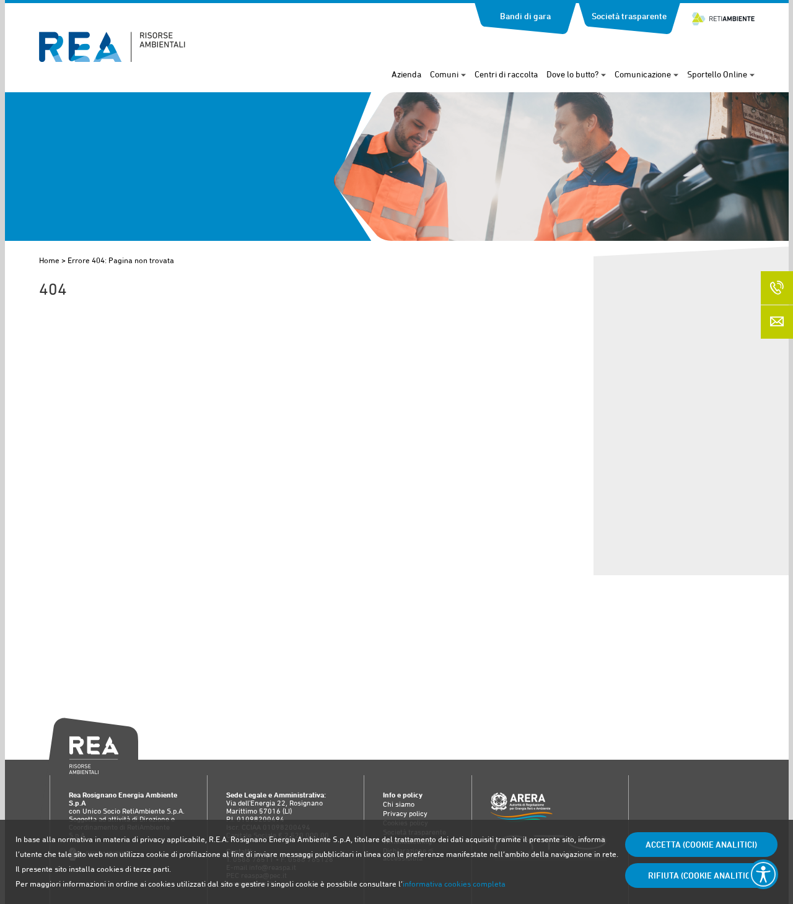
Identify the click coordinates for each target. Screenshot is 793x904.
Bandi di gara (525, 16)
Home (49, 260)
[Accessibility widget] (763, 874)
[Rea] (112, 58)
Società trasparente (629, 16)
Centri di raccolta (506, 74)
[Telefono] (777, 288)
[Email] (777, 322)
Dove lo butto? (572, 74)
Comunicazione (643, 74)
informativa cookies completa (454, 884)
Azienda (406, 74)
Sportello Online (717, 74)
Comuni (444, 74)
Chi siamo (398, 804)
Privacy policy (405, 813)
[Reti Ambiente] (723, 13)
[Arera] (550, 808)
